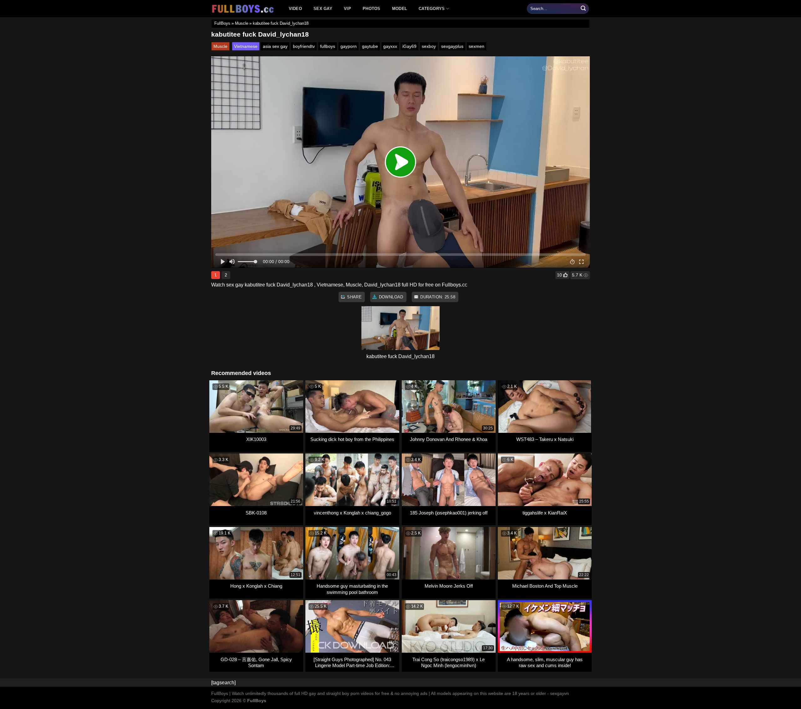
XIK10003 (256, 439)
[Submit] (583, 8)
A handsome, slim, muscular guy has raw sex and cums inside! (545, 662)
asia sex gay (275, 46)
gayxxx (390, 46)
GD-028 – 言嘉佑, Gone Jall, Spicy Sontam (256, 662)
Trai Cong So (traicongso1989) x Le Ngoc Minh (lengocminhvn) (448, 662)
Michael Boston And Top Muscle (545, 586)
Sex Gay (323, 8)
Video (295, 8)
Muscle (241, 23)
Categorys (432, 8)
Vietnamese (246, 46)
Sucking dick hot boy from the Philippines (352, 439)
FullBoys (222, 23)
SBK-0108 (256, 512)
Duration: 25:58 (437, 297)
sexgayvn (559, 693)
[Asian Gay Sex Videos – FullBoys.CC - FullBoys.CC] (243, 8)
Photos (371, 8)
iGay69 (409, 46)
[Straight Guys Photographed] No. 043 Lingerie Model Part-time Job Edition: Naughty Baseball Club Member (352, 662)
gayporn (348, 46)
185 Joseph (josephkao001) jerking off (448, 512)
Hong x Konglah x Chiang (256, 586)
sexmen (476, 46)
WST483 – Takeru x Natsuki (545, 439)
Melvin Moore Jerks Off (449, 586)
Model (399, 8)
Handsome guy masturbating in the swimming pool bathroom (352, 589)
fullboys (327, 46)
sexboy (429, 46)
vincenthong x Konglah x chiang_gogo (352, 512)
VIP (347, 8)
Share (354, 297)
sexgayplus (452, 46)
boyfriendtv (304, 46)
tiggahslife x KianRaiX (545, 512)
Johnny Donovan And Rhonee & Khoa (448, 439)
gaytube (370, 46)
